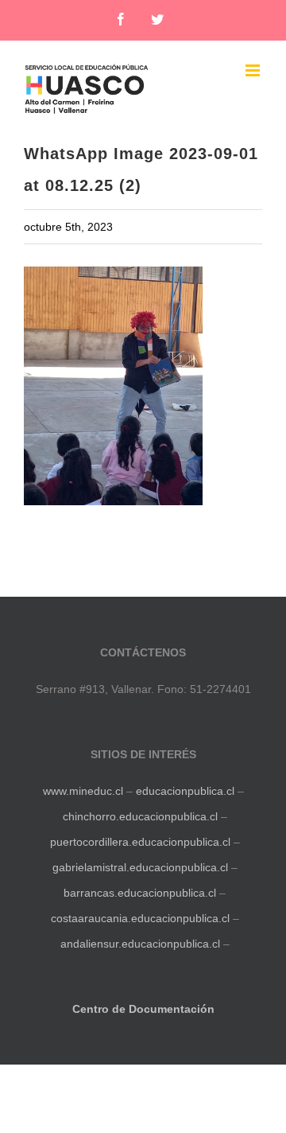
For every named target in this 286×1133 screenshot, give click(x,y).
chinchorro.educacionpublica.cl (140, 816)
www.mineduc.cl (83, 791)
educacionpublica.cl (185, 791)
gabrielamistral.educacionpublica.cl (140, 867)
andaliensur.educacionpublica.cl (140, 943)
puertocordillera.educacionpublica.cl (140, 841)
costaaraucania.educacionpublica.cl (142, 918)
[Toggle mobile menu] (253, 70)
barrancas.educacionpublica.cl (140, 892)
